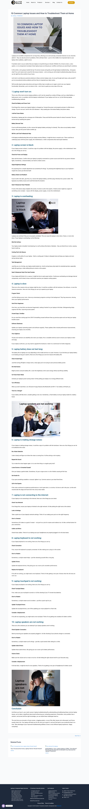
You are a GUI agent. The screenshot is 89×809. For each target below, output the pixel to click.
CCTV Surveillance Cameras (52, 798)
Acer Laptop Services (16, 794)
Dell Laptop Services (16, 792)
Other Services (34, 796)
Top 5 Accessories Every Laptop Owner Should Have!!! (26, 748)
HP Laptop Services (16, 793)
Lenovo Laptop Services (17, 795)
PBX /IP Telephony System (54, 793)
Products (39, 2)
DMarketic (59, 805)
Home (27, 2)
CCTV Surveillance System (37, 795)
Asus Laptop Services (16, 798)
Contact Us (59, 2)
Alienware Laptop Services (17, 799)
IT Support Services (35, 790)
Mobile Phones (51, 792)
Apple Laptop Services (16, 790)
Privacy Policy (40, 803)
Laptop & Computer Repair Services (19, 788)
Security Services (35, 792)
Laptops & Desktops (52, 790)
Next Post (78, 735)
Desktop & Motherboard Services (37, 798)
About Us (33, 2)
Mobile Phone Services (34, 800)
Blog (54, 2)
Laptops (12, 750)
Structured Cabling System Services (37, 794)
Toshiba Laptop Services (17, 796)
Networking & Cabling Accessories (53, 796)
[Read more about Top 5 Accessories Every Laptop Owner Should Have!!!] (24, 746)
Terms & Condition (49, 803)
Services (47, 2)
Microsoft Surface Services (17, 800)
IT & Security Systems (53, 794)
